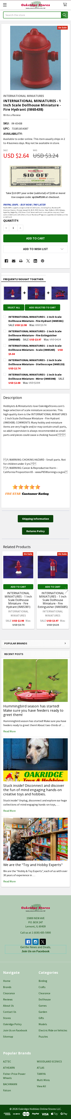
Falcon (7, 1090)
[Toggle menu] (4, 4)
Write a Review (12, 115)
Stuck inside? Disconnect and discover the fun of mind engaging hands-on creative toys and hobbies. (33, 789)
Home (6, 981)
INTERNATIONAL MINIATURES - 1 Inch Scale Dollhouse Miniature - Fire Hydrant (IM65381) (18, 600)
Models (43, 1024)
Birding (43, 981)
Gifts (41, 1018)
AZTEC (7, 1061)
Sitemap (8, 1036)
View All (41, 1086)
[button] (35, 249)
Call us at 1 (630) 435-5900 (35, 932)
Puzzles (43, 1036)
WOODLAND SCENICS (49, 1061)
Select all (14, 307)
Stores (7, 1018)
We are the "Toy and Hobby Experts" (33, 864)
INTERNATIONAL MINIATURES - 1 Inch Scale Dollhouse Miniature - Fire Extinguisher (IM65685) (53, 600)
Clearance (9, 993)
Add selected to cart (42, 307)
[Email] (14, 261)
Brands (7, 987)
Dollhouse (45, 999)
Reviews (8, 999)
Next (66, 590)
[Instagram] (35, 942)
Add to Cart (18, 586)
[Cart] (65, 5)
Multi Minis (43, 1080)
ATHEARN (9, 1067)
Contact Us (9, 1011)
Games (43, 1005)
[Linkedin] (35, 261)
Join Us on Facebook (15, 1030)
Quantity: (11, 221)
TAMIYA (41, 1074)
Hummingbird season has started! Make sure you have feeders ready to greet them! (33, 710)
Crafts (42, 987)
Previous (4, 590)
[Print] (21, 261)
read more (9, 731)
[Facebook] (6, 261)
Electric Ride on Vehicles (53, 1030)
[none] (35, 58)
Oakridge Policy (12, 1024)
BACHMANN (10, 1084)
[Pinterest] (42, 261)
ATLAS (40, 1067)
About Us (8, 1005)
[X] (28, 261)
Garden (43, 1011)
